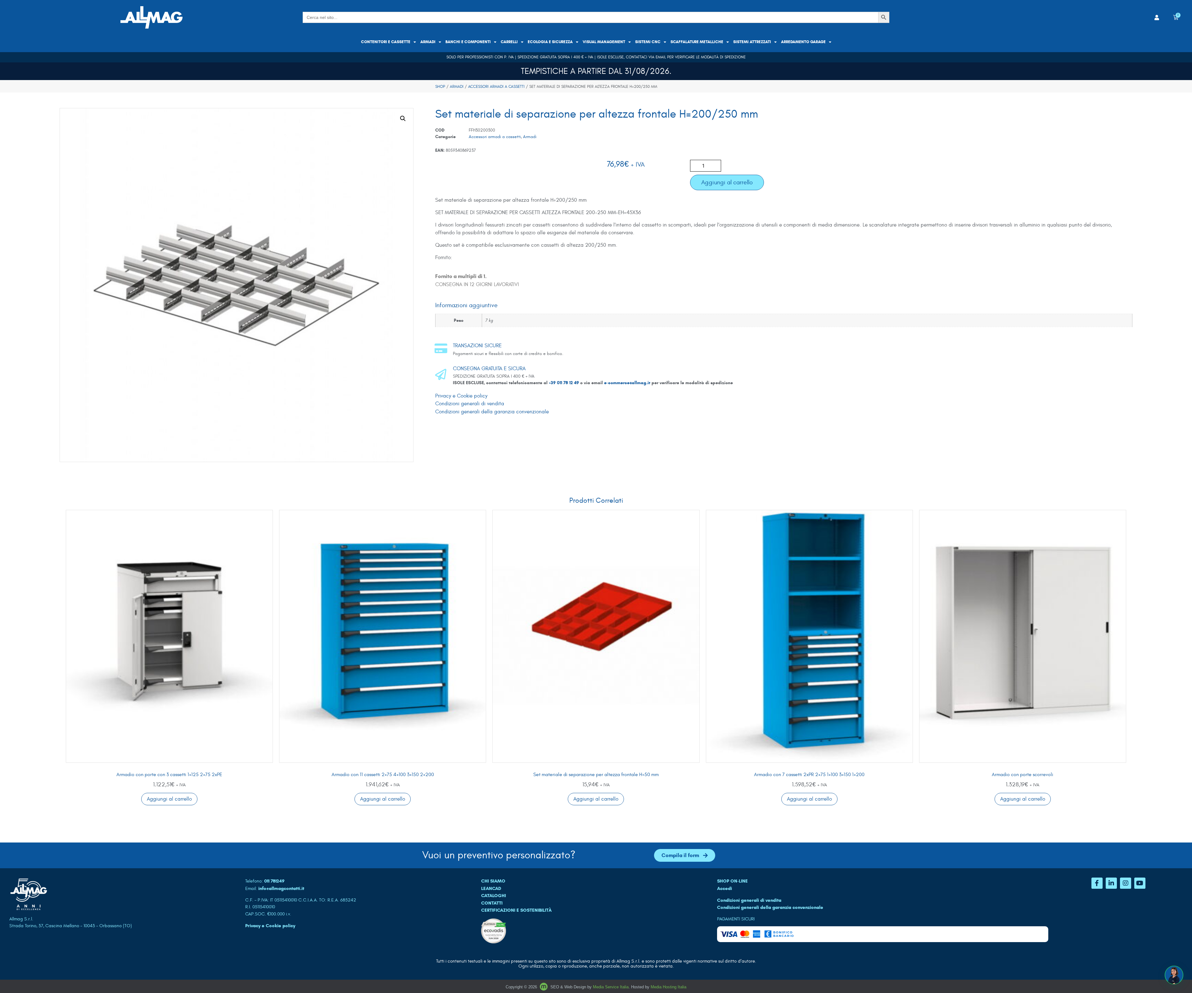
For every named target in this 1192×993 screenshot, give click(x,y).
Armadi (428, 41)
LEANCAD (491, 888)
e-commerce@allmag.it (627, 382)
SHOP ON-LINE (732, 881)
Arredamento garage (803, 41)
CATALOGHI (493, 895)
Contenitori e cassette (385, 41)
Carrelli (509, 41)
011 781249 (274, 881)
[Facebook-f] (1097, 883)
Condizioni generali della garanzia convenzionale (492, 412)
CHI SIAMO (493, 881)
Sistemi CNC (648, 41)
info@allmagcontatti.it (281, 888)
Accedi (724, 888)
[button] (403, 118)
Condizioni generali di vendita (469, 404)
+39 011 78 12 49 (564, 382)
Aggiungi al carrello (727, 182)
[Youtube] (1139, 883)
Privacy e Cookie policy (461, 396)
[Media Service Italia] (544, 987)
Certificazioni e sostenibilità (516, 910)
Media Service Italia (611, 987)
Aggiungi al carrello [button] (169, 799)
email (661, 57)
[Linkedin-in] (1111, 883)
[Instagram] (1125, 883)
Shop (440, 86)
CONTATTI (492, 903)
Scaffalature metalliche (696, 41)
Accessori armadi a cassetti (496, 86)
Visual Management (604, 41)
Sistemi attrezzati (752, 41)
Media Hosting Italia (668, 987)
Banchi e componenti (468, 41)
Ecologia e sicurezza (550, 41)
